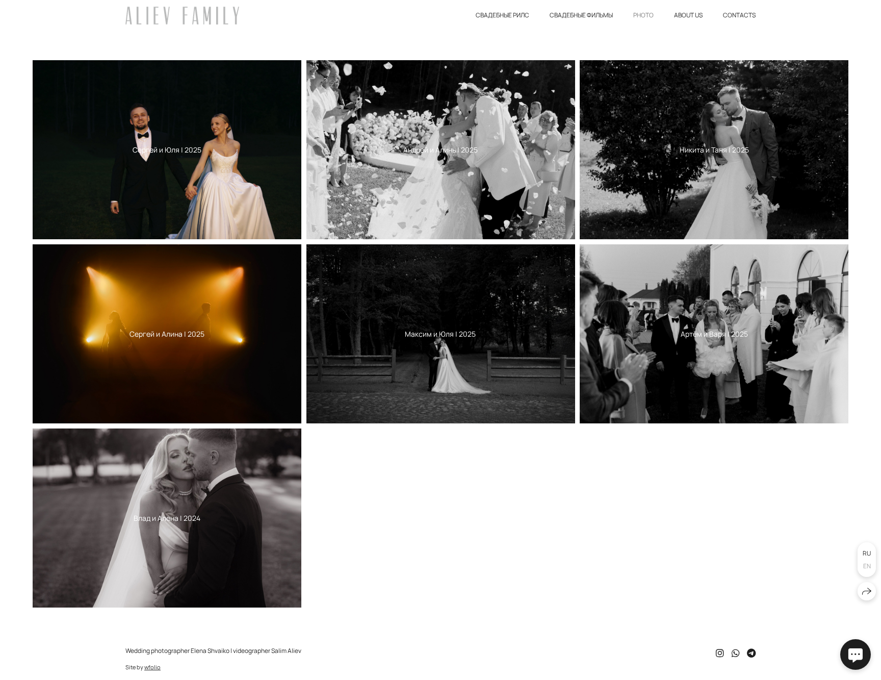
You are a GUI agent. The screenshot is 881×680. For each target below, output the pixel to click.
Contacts (739, 15)
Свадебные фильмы (581, 15)
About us (688, 15)
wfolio (152, 667)
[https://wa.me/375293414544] (736, 653)
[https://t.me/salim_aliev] (751, 653)
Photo (643, 15)
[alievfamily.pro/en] (182, 15)
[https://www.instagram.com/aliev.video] (720, 653)
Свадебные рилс (502, 15)
